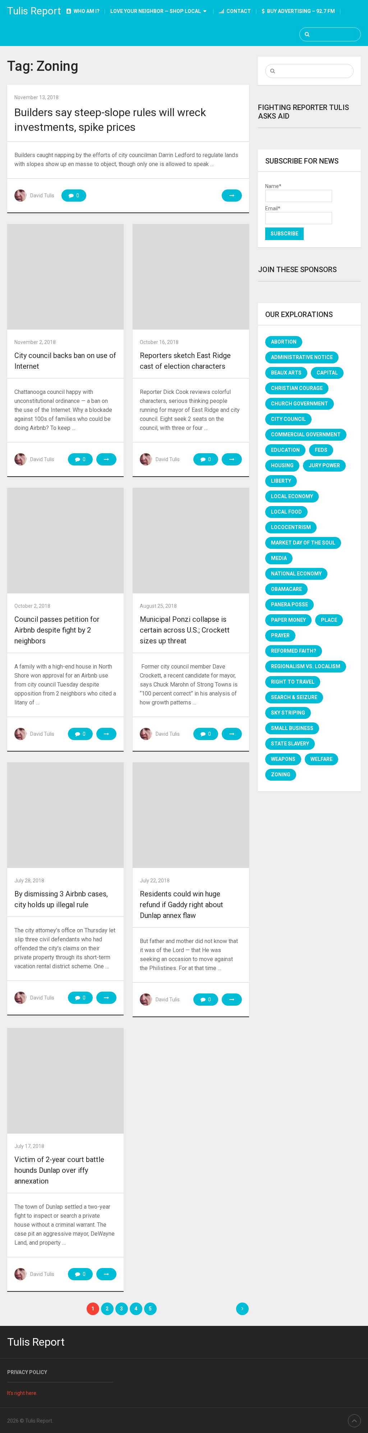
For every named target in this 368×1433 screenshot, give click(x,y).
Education (285, 450)
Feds (321, 450)
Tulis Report (34, 11)
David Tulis (42, 195)
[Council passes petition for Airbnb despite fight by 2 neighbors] (65, 540)
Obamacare (286, 589)
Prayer (280, 635)
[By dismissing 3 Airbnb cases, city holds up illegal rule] (65, 815)
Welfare (321, 759)
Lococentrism (291, 527)
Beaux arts (286, 373)
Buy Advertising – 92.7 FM (300, 11)
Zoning (280, 774)
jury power (324, 465)
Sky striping (288, 713)
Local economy (292, 496)
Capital (327, 373)
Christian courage (297, 388)
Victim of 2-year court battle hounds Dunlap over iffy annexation (59, 1170)
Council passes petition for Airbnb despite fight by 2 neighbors (57, 630)
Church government (299, 404)
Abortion (283, 342)
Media (279, 558)
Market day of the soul (303, 543)
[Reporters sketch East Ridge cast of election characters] (191, 277)
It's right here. (22, 1393)
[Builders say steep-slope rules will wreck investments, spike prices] (232, 195)
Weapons (283, 759)
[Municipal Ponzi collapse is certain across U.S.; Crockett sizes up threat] (191, 540)
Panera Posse (289, 604)
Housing (282, 465)
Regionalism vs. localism (305, 666)
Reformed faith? (293, 651)
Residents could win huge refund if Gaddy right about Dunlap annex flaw (181, 905)
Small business (292, 728)
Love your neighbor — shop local (155, 11)
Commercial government (306, 434)
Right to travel (292, 682)
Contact (238, 11)
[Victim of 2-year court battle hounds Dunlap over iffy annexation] (65, 1081)
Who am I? (86, 11)
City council (288, 419)
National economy (296, 574)
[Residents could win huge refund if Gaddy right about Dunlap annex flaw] (191, 815)
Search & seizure (294, 697)
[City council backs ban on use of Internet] (65, 277)
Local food (286, 512)
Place (329, 620)
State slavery (290, 744)
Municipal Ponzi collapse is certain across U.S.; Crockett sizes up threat (185, 630)
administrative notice (302, 357)
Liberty (281, 481)
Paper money (288, 620)
